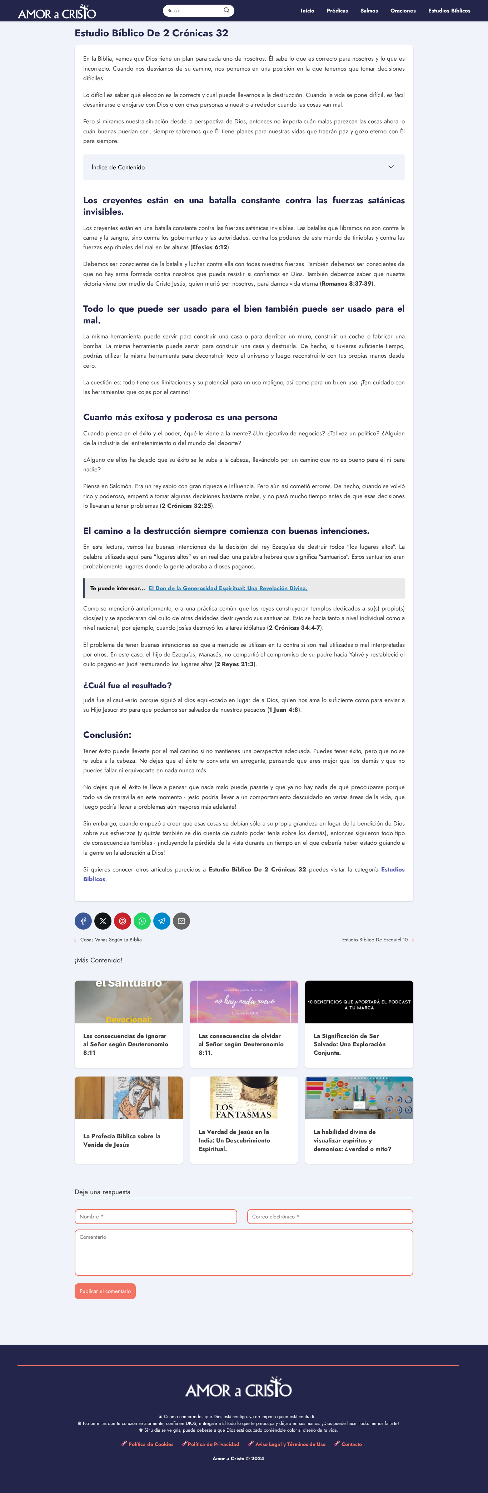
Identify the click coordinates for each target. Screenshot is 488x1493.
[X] (102, 921)
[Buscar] (226, 10)
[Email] (181, 921)
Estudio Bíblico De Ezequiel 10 (375, 939)
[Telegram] (161, 921)
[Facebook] (83, 921)
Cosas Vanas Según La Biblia (111, 939)
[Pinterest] (122, 921)
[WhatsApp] (142, 921)
